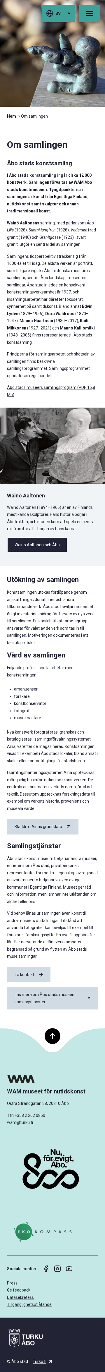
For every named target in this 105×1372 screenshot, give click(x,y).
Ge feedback (18, 1290)
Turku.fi (39, 1361)
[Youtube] (69, 1268)
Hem (11, 116)
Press (12, 1283)
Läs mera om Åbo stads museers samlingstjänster (45, 998)
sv (58, 13)
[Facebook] (46, 1268)
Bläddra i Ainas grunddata (38, 826)
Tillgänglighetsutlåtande (29, 1304)
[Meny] (89, 13)
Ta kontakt (24, 974)
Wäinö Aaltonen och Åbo (37, 544)
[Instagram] (57, 1268)
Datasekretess (20, 1297)
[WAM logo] (52, 1079)
